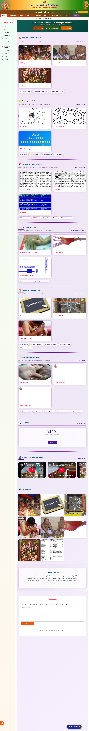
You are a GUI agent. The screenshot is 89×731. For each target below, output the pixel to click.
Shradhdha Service (50, 344)
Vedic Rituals (24, 344)
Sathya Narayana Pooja (40, 91)
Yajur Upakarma (36, 411)
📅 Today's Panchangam (52, 28)
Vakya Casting (34, 154)
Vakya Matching (47, 154)
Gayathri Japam (77, 411)
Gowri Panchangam (66, 217)
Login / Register (83, 12)
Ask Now (52, 442)
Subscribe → (82, 458)
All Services (23, 154)
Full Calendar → (80, 167)
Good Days (46, 217)
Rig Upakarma (24, 411)
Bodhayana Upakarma (63, 411)
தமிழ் (75, 12)
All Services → (81, 104)
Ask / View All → (81, 423)
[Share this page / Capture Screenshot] (2, 723)
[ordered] (34, 604)
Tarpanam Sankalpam (26, 347)
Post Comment (27, 624)
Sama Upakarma (49, 411)
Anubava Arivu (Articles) (57, 91)
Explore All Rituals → (78, 294)
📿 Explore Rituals (38, 28)
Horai (55, 217)
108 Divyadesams (25, 91)
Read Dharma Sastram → (78, 230)
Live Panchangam (25, 217)
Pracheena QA (43, 281)
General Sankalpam (36, 344)
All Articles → (81, 41)
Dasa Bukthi (58, 154)
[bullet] (36, 604)
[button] (43, 604)
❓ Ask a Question (66, 28)
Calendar (36, 217)
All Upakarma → (81, 360)
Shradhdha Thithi (65, 344)
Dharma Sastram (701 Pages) (28, 281)
